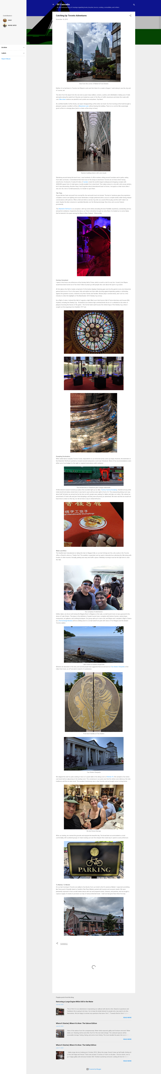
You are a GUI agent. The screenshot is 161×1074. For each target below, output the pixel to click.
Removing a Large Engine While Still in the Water (74, 1002)
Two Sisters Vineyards (118, 667)
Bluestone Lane (84, 106)
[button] (130, 15)
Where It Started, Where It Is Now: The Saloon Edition (76, 1023)
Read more (127, 1017)
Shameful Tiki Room (65, 209)
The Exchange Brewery (66, 621)
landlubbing (64, 944)
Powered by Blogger (95, 1069)
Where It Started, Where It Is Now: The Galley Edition (76, 1045)
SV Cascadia (63, 4)
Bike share (62, 99)
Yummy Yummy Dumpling (109, 490)
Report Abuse (5, 59)
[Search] (134, 5)
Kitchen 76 (110, 777)
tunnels (85, 182)
